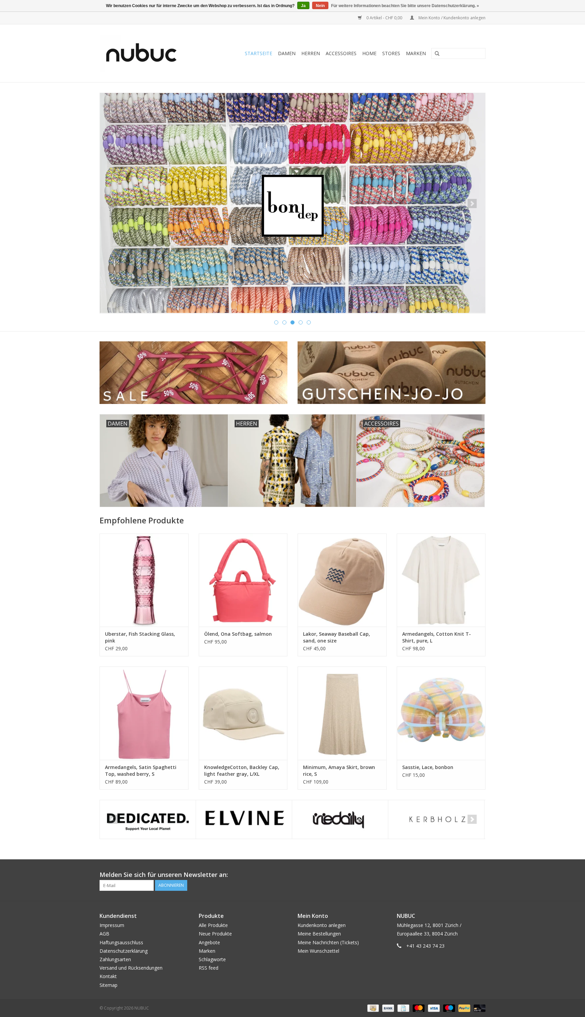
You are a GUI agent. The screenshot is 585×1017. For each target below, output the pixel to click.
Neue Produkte (215, 933)
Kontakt (108, 976)
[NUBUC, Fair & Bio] (149, 53)
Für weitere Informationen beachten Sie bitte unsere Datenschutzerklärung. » (405, 5)
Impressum (112, 925)
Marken (416, 53)
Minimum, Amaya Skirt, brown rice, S (339, 770)
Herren (310, 53)
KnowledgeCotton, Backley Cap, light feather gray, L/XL (241, 770)
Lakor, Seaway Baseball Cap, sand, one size (336, 637)
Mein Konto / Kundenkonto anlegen (451, 18)
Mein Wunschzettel (318, 951)
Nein (320, 5)
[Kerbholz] (436, 819)
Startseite (258, 53)
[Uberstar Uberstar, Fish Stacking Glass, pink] (144, 580)
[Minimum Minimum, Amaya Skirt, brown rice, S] (342, 713)
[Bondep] (292, 203)
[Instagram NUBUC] (480, 874)
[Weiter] (472, 203)
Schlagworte (212, 959)
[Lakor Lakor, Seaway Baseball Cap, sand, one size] (342, 580)
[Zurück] (112, 203)
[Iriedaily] (340, 819)
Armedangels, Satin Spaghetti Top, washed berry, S (140, 770)
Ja (303, 5)
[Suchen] (434, 54)
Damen (287, 53)
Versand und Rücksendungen (131, 968)
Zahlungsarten (115, 959)
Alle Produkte (213, 925)
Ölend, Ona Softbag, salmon (238, 634)
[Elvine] (244, 819)
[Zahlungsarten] (372, 1008)
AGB (104, 933)
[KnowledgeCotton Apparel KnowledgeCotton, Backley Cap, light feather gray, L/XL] (243, 713)
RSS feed (208, 968)
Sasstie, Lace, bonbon (427, 767)
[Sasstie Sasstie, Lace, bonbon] (441, 713)
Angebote (209, 942)
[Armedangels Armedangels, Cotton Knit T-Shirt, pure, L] (441, 580)
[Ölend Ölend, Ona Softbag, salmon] (243, 580)
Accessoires (341, 53)
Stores (391, 53)
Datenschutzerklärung (124, 951)
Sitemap (108, 985)
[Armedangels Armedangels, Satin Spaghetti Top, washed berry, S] (144, 713)
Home (369, 53)
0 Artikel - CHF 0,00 (384, 18)
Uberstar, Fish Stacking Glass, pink (140, 637)
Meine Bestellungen (319, 933)
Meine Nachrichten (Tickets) (328, 942)
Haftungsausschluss (121, 942)
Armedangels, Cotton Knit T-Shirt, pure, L (436, 637)
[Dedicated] (148, 819)
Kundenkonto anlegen (322, 925)
